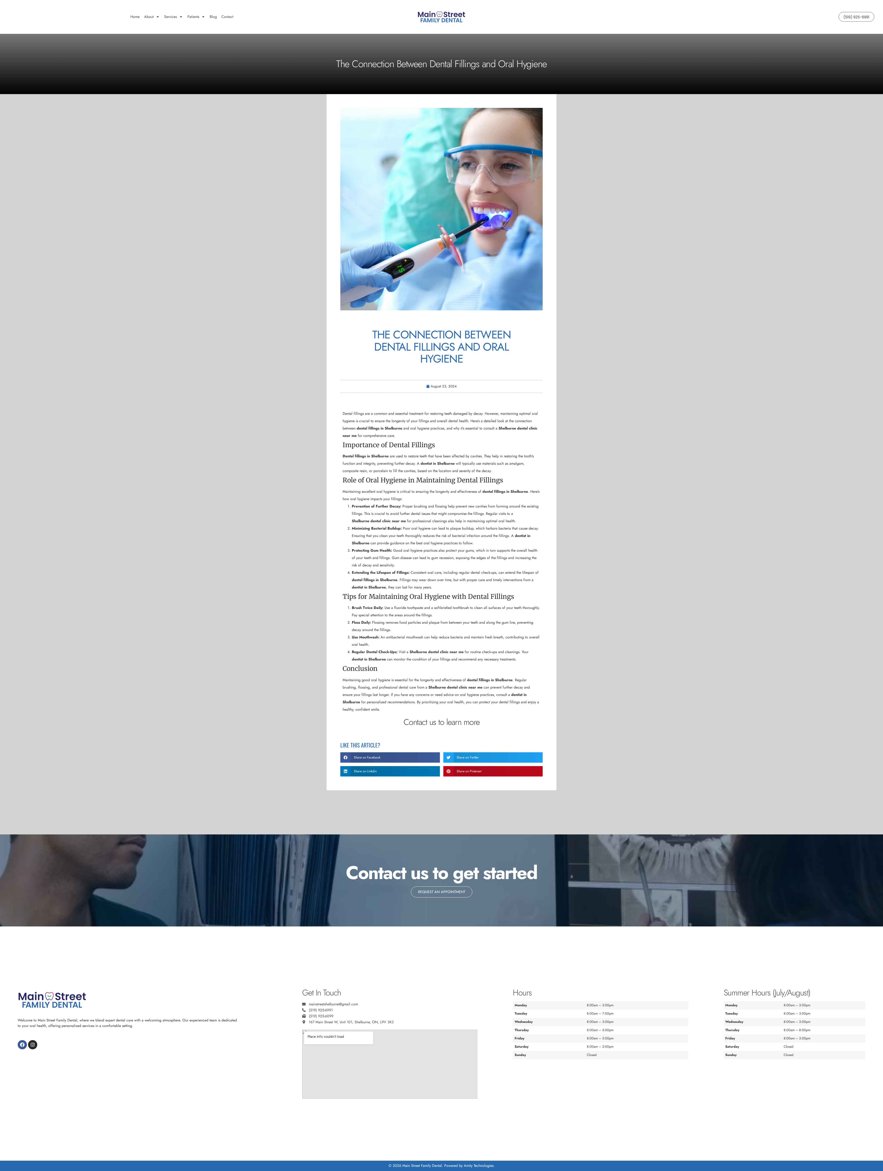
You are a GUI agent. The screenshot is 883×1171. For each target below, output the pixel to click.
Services (170, 16)
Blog (213, 16)
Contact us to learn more (442, 722)
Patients (193, 16)
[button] (390, 757)
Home (135, 16)
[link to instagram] (32, 1044)
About (149, 16)
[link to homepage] (441, 17)
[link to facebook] (22, 1044)
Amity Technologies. (479, 1165)
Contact (227, 16)
